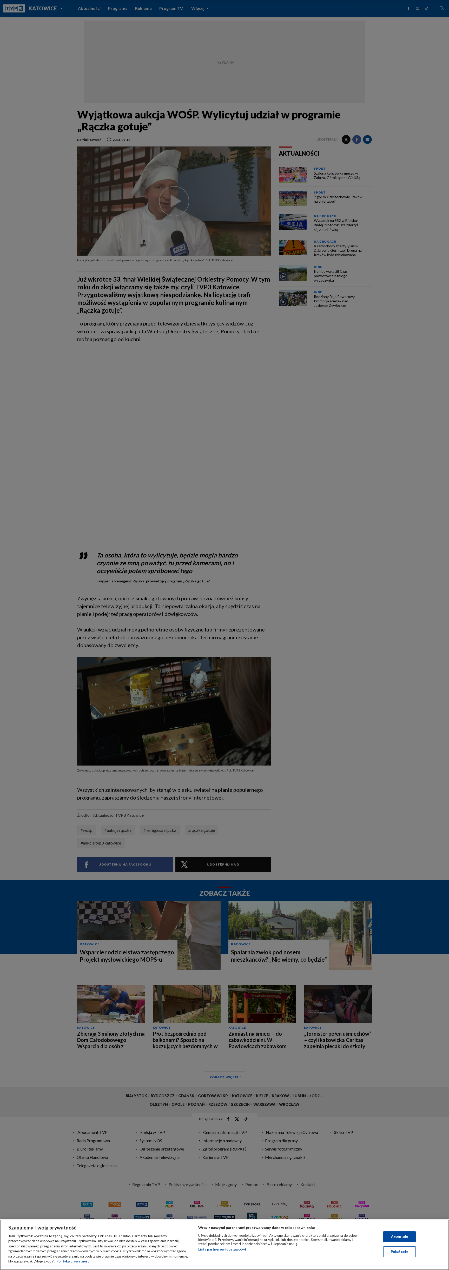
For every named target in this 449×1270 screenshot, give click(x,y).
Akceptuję (399, 1236)
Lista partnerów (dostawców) (222, 1249)
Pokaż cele (399, 1251)
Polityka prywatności (73, 1261)
